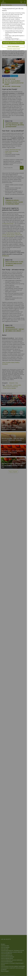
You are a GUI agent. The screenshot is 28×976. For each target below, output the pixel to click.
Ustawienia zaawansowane (13, 48)
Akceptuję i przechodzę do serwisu (13, 43)
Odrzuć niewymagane (13, 46)
